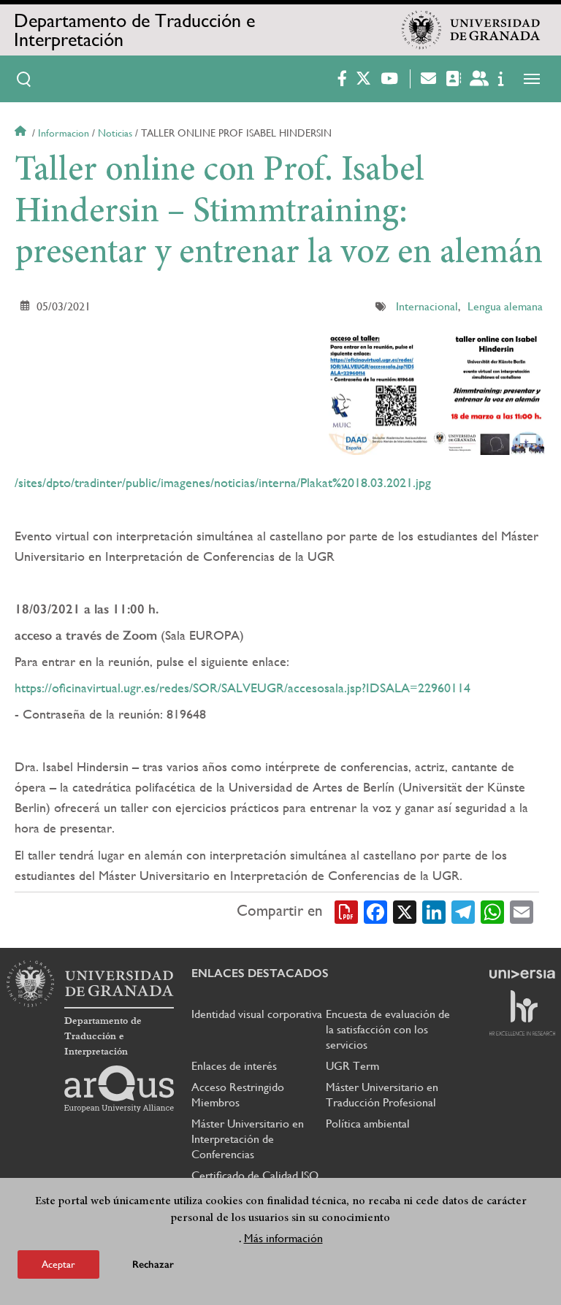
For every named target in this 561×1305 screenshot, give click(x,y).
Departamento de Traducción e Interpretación (134, 30)
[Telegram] (463, 911)
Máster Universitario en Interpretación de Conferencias (247, 1139)
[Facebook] (375, 911)
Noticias (115, 133)
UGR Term (352, 1066)
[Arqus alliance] (119, 1088)
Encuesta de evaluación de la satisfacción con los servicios (388, 1029)
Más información (283, 1238)
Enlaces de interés (234, 1066)
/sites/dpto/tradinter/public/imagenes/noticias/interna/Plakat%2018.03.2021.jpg (223, 482)
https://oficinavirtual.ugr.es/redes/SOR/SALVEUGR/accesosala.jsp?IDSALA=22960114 (242, 687)
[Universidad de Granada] (471, 30)
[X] (404, 911)
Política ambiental (368, 1123)
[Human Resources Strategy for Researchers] (522, 1013)
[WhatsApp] (492, 911)
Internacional (427, 306)
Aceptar (58, 1264)
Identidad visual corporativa (256, 1014)
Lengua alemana (505, 306)
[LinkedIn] (434, 911)
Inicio (22, 133)
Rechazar (153, 1264)
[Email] (521, 911)
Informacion (63, 133)
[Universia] (522, 974)
